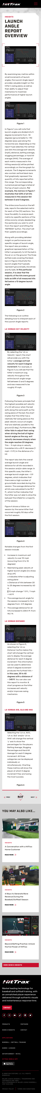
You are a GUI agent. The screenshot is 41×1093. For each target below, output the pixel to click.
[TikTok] (20, 1015)
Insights (8, 843)
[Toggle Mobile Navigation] (35, 4)
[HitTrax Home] (11, 4)
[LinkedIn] (25, 1015)
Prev (8, 797)
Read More (9, 855)
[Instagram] (9, 1015)
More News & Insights (12, 965)
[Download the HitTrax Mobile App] (8, 1063)
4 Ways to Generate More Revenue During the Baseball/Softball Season (16, 896)
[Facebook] (4, 1015)
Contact (7, 1008)
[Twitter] (30, 1015)
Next (33, 797)
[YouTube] (15, 1015)
